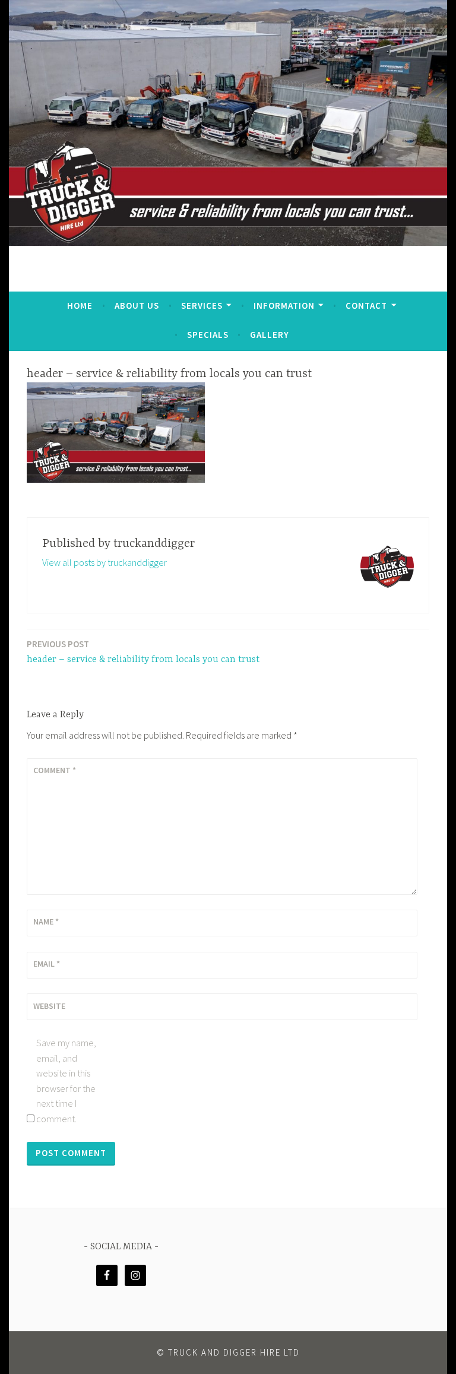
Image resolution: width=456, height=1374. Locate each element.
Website (49, 1006)
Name (46, 921)
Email (46, 963)
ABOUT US (137, 305)
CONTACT (366, 305)
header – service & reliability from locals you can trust (143, 651)
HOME (80, 305)
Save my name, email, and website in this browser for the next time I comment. (66, 1081)
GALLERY (269, 334)
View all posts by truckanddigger (104, 562)
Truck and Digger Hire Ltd (234, 1352)
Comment (54, 770)
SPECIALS (208, 334)
